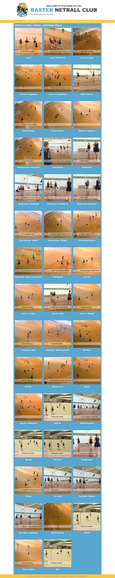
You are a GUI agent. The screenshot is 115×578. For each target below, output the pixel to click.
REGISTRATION (55, 576)
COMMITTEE (64, 576)
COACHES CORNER (81, 576)
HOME (29, 576)
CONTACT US (72, 576)
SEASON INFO (36, 576)
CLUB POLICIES (46, 576)
